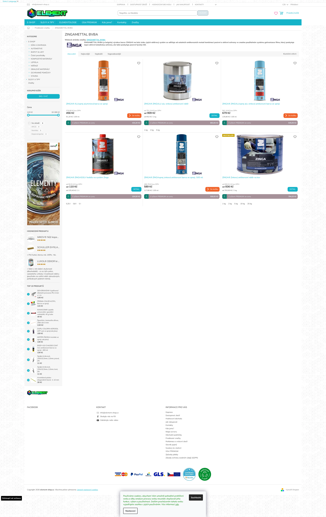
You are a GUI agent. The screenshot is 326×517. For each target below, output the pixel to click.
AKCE (35, 126)
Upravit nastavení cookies (87, 490)
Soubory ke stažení (173, 448)
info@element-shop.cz (109, 413)
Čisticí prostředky (38, 55)
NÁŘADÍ (34, 66)
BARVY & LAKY (37, 52)
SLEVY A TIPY (34, 79)
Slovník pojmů (171, 444)
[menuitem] (31, 22)
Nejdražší (98, 54)
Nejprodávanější (114, 54)
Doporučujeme (39, 134)
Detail (214, 115)
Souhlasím (196, 497)
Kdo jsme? (170, 428)
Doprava (121, 4)
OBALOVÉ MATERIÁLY (40, 69)
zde (177, 504)
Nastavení (130, 511)
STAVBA (34, 76)
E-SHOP (31, 41)
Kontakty (199, 4)
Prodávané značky (173, 438)
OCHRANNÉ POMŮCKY (41, 72)
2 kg (152, 130)
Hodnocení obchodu (161, 4)
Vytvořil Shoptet (292, 489)
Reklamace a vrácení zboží (176, 441)
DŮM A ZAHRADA (38, 45)
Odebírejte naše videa (109, 420)
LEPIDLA (34, 62)
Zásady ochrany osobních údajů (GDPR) (182, 458)
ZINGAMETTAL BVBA (96, 40)
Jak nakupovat (183, 4)
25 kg (249, 203)
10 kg (242, 203)
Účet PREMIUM (172, 451)
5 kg (158, 130)
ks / (43, 96)
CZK (284, 4)
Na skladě (37, 123)
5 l (80, 203)
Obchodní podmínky (174, 435)
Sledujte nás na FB (108, 416)
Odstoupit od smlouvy (11, 498)
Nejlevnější (85, 54)
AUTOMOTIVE (36, 48)
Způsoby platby (172, 454)
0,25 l (68, 203)
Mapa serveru (171, 432)
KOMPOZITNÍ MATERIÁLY (41, 59)
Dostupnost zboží (138, 4)
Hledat (202, 13)
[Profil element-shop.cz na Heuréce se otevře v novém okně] (189, 474)
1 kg (146, 130)
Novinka (36, 130)
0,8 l (74, 203)
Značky (31, 83)
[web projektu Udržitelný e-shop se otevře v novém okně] (204, 474)
